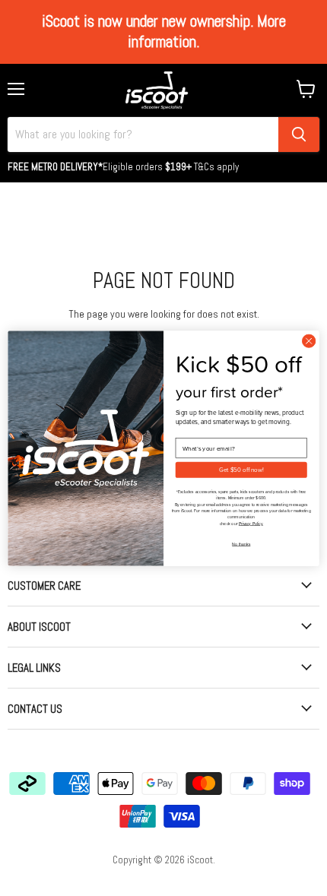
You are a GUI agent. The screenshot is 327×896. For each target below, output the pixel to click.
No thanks (241, 543)
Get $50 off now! (241, 469)
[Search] (298, 134)
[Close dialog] (309, 340)
